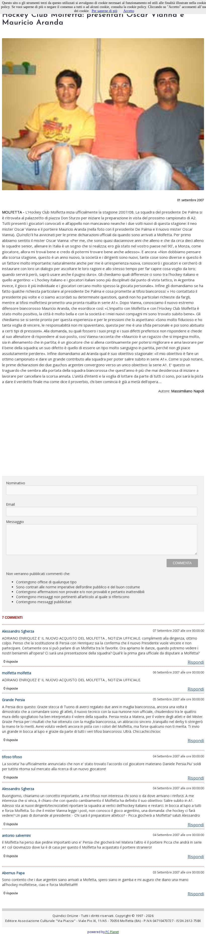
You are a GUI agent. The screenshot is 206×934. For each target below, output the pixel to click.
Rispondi (196, 662)
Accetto (128, 11)
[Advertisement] (103, 436)
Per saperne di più (104, 11)
